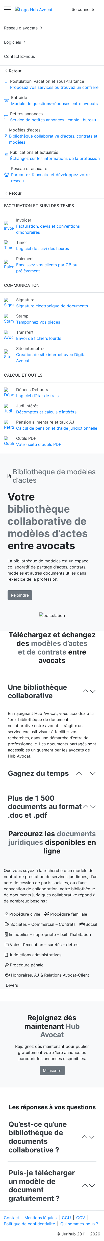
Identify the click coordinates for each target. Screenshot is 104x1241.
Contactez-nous (19, 56)
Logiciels (13, 42)
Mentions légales (40, 1217)
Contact (11, 1217)
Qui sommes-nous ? (79, 1223)
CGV (80, 1217)
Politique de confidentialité (29, 1223)
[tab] (52, 691)
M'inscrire (52, 1070)
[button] (52, 691)
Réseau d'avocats (21, 27)
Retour (14, 70)
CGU (66, 1217)
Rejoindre (20, 595)
